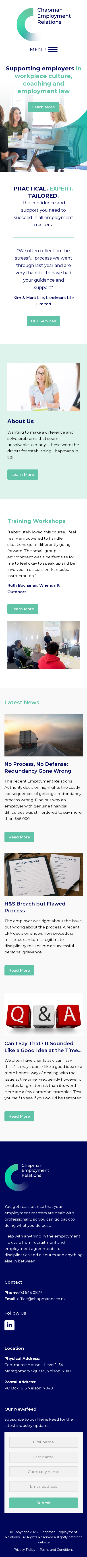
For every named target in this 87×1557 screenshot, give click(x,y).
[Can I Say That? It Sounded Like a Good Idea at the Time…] (43, 1014)
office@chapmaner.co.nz (41, 1299)
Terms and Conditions (56, 1550)
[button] (44, 50)
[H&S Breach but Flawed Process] (43, 874)
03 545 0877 (30, 1292)
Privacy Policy (24, 1550)
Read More (19, 837)
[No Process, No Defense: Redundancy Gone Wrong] (43, 735)
